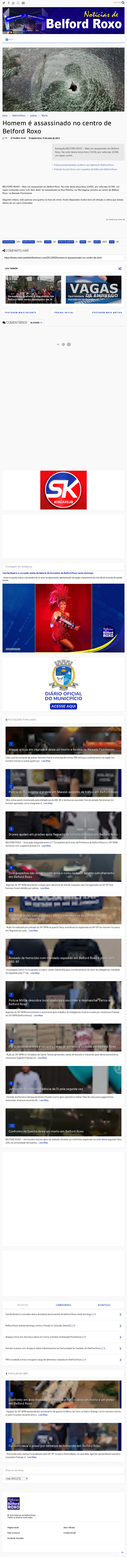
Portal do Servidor (15, 1538)
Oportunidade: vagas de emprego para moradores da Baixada (90, 298)
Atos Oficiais (69, 1528)
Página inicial (64, 313)
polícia (33, 115)
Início (4, 115)
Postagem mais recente (20, 313)
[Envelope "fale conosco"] (23, 3)
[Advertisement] (25, 163)
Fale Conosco (13, 1533)
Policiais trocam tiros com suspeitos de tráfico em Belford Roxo (85, 169)
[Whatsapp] (18, 3)
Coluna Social (70, 1533)
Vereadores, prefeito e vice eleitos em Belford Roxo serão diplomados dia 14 (31, 298)
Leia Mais (45, 761)
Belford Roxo (19, 115)
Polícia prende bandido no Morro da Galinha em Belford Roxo (84, 165)
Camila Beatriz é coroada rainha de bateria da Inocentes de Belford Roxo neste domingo (47, 573)
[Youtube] (13, 3)
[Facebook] (8, 3)
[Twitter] (3, 3)
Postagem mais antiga (107, 313)
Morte (45, 115)
